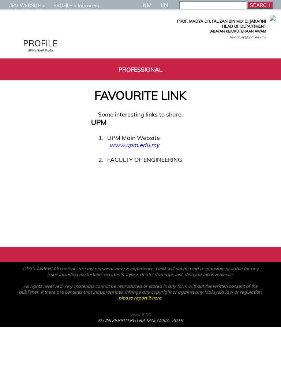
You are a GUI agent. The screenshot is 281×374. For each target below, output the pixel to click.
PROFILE (62, 5)
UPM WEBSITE (24, 5)
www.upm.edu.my (134, 145)
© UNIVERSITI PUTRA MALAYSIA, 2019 (140, 320)
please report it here (140, 298)
